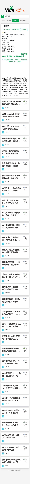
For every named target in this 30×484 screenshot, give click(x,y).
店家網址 (23, 29)
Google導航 (15, 29)
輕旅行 (15, 20)
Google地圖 (6, 29)
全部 (3, 20)
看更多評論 (24, 54)
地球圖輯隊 (23, 20)
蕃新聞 (9, 20)
